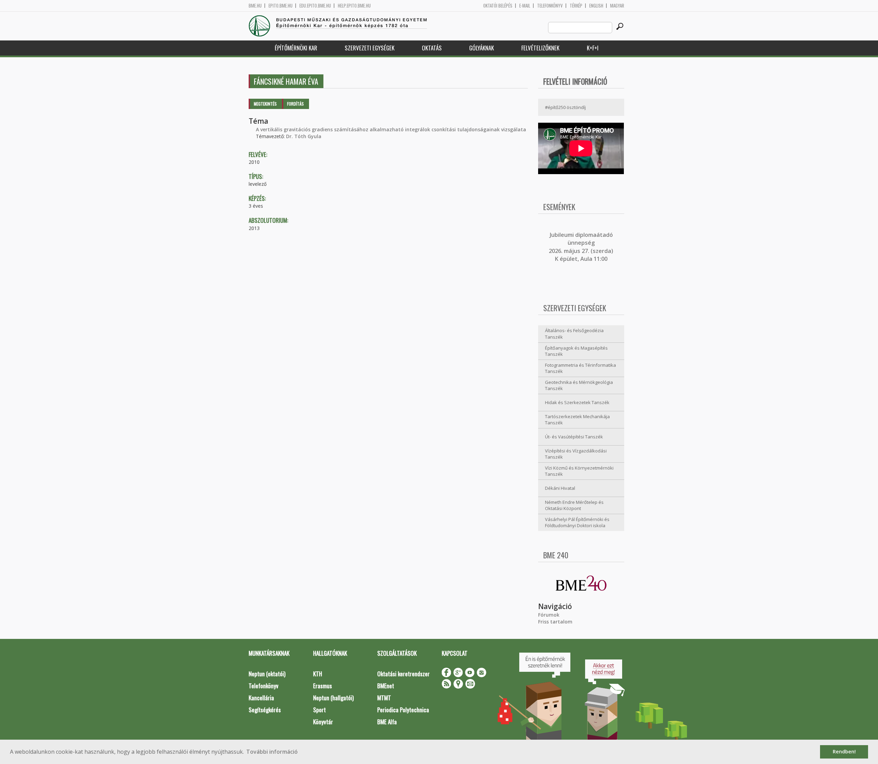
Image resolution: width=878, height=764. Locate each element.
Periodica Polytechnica (403, 709)
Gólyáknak (481, 48)
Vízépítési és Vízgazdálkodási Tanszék (576, 454)
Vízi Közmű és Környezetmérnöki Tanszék (579, 471)
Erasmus (322, 685)
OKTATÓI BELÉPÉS (497, 5)
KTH (317, 673)
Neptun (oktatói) (267, 673)
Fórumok (548, 614)
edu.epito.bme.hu (315, 5)
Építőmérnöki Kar (296, 48)
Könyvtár (323, 721)
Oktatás (432, 48)
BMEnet (385, 685)
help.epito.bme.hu (354, 5)
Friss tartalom (555, 621)
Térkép (576, 5)
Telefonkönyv (550, 5)
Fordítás (295, 104)
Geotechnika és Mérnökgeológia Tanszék (579, 385)
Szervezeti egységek (369, 48)
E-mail (524, 5)
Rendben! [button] (844, 751)
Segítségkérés (265, 709)
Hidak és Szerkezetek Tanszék (577, 402)
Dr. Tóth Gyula (303, 136)
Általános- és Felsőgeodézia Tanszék (574, 333)
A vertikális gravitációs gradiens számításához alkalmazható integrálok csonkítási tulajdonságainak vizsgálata (391, 129)
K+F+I (592, 48)
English (596, 5)
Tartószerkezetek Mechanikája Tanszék (577, 419)
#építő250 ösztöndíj (565, 107)
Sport (319, 709)
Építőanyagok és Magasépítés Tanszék (576, 351)
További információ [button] (272, 751)
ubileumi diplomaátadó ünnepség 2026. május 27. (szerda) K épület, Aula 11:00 (581, 247)
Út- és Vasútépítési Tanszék (574, 437)
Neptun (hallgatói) (333, 697)
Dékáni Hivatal (560, 488)
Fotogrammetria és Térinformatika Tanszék (580, 368)
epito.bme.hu (281, 5)
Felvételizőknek (540, 48)
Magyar (617, 5)
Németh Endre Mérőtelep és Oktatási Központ (574, 505)
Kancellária (261, 697)
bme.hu (255, 5)
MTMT (384, 697)
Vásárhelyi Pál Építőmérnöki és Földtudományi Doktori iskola (577, 522)
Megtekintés (265, 104)
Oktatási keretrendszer (403, 673)
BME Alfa (387, 721)
